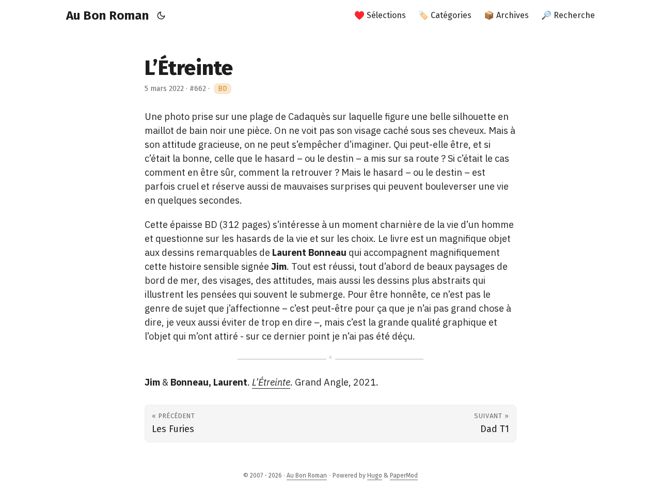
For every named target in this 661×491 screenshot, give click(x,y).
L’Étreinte (271, 382)
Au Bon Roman (107, 15)
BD (222, 88)
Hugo (374, 475)
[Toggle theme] (161, 15)
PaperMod (404, 475)
